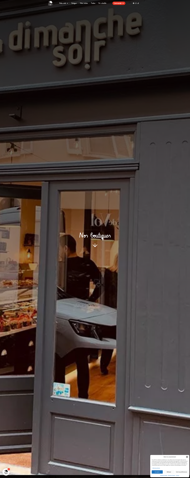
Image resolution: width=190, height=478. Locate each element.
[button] (187, 457)
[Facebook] (133, 3)
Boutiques (74, 3)
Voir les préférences (181, 472)
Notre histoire (84, 3)
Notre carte (62, 3)
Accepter (157, 472)
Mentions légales (163, 475)
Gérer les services (156, 468)
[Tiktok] (138, 3)
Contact (177, 475)
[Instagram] (136, 3)
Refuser (169, 472)
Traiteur (93, 3)
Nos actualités (102, 3)
